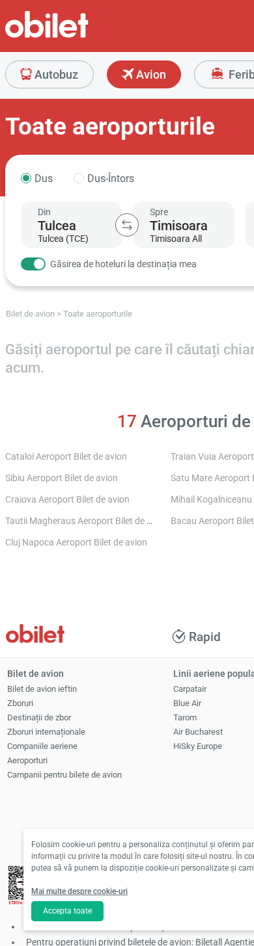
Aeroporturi (27, 760)
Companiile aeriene (42, 746)
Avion (150, 74)
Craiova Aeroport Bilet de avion (67, 499)
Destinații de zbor (39, 717)
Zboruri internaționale (46, 732)
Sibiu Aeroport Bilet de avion (61, 478)
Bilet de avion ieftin (42, 689)
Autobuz (55, 74)
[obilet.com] (78, 36)
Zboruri (20, 703)
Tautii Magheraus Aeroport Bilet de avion (87, 521)
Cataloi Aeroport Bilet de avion (66, 456)
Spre (159, 212)
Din (44, 212)
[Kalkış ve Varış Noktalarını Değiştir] (127, 225)
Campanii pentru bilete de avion (64, 775)
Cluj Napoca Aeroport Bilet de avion (76, 542)
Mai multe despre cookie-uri (79, 891)
